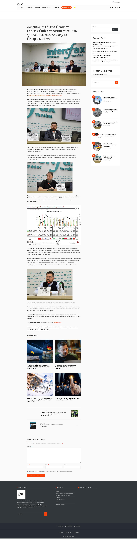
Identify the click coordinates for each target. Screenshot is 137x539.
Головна (20, 7)
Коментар (29, 446)
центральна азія (45, 329)
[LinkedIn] (115, 8)
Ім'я (28, 464)
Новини (37, 7)
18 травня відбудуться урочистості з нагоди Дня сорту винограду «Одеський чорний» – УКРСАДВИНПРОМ (53, 413)
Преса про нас (46, 7)
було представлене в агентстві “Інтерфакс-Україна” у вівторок (45, 95)
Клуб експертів (66, 7)
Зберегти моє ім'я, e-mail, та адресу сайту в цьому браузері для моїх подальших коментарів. (50, 471)
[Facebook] (111, 8)
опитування (64, 327)
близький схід (47, 327)
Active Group (31, 327)
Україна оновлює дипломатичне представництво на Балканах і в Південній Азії (65, 366)
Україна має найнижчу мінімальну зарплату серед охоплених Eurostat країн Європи (38, 366)
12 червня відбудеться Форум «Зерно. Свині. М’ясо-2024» (51, 425)
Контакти (56, 7)
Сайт (65, 464)
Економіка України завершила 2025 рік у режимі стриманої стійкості (67, 399)
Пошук (94, 27)
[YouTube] (113, 8)
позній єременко (73, 327)
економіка (56, 327)
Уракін (36, 329)
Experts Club (39, 327)
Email (47, 464)
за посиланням (57, 322)
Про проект (29, 7)
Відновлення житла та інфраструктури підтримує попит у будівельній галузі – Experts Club (39, 399)
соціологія (30, 329)
